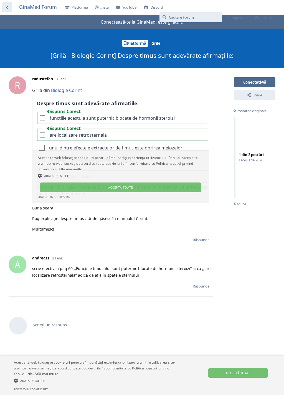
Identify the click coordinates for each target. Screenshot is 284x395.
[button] (97, 380)
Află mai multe (46, 373)
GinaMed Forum (38, 7)
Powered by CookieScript (31, 389)
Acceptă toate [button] (238, 373)
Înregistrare (238, 17)
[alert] (142, 375)
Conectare (263, 17)
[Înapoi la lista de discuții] (7, 7)
